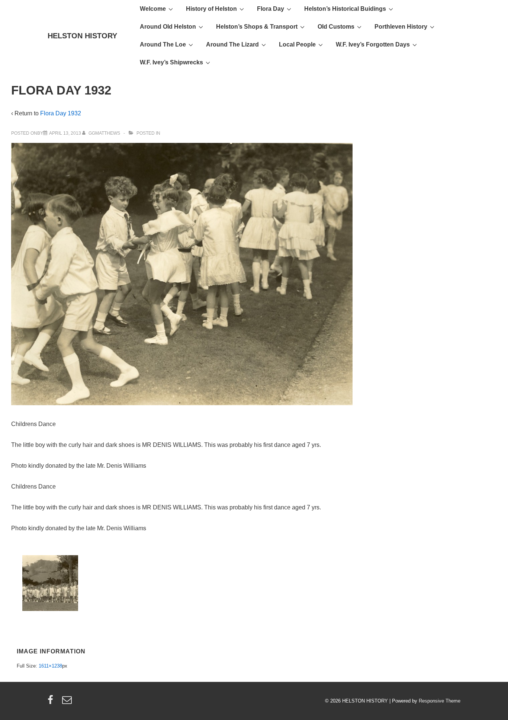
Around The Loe (163, 44)
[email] (68, 702)
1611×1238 (50, 666)
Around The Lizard (232, 44)
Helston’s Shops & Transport (257, 26)
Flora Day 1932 (60, 113)
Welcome (153, 9)
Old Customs (336, 26)
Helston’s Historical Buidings (345, 9)
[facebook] (52, 702)
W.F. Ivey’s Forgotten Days (373, 44)
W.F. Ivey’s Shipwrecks (171, 62)
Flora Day (270, 9)
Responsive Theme (439, 701)
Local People (297, 44)
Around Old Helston (168, 26)
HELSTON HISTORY (82, 36)
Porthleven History (400, 26)
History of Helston (211, 9)
